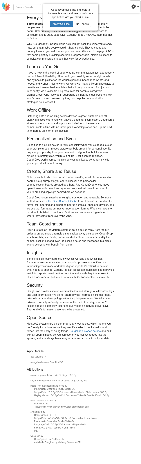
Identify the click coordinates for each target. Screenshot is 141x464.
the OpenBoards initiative (62, 201)
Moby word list (41, 403)
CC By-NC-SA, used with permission (67, 392)
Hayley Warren (41, 395)
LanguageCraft (41, 424)
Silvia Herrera (93, 392)
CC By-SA (69, 388)
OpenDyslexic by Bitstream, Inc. (50, 438)
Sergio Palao (40, 392)
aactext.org (69, 380)
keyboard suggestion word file (45, 380)
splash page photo (39, 374)
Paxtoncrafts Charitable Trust (48, 388)
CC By (73, 374)
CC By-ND (82, 380)
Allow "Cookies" (61, 24)
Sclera (37, 427)
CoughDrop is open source (85, 331)
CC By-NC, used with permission (58, 427)
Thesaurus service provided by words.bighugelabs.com (61, 406)
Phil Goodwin (68, 395)
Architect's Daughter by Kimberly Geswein (55, 442)
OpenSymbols (41, 414)
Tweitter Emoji (94, 395)
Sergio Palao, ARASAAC (46, 417)
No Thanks (82, 24)
